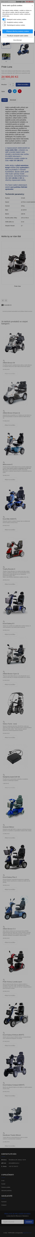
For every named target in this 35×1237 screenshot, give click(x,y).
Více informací (17, 40)
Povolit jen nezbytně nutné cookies (17, 36)
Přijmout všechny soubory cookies (17, 31)
